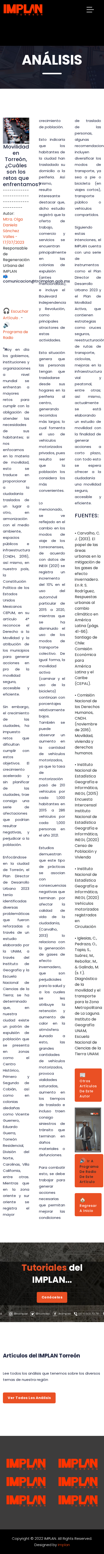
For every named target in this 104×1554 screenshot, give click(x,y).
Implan (64, 1544)
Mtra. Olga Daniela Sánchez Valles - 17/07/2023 (13, 230)
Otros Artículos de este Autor (88, 1085)
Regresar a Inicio (88, 1204)
